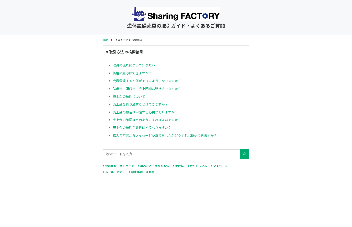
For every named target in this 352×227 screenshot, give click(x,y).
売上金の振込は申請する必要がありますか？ (145, 112)
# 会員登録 (110, 166)
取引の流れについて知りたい (134, 65)
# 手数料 (178, 166)
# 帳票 (150, 172)
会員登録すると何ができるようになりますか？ (147, 80)
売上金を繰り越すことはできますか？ (140, 104)
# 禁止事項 (136, 172)
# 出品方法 (145, 166)
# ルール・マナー (114, 172)
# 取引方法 (162, 166)
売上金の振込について (129, 96)
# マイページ (219, 166)
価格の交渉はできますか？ (132, 73)
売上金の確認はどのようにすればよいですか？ (147, 119)
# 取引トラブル (197, 166)
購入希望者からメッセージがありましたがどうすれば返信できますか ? (164, 135)
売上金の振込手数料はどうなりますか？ (142, 127)
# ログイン (127, 166)
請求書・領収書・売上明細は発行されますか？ (147, 88)
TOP (105, 40)
